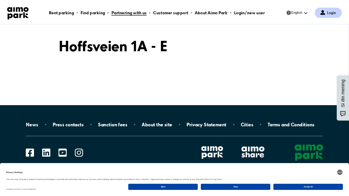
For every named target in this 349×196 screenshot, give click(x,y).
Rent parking (61, 12)
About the (157, 124)
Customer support (170, 12)
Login (331, 12)
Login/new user (249, 12)
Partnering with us (128, 12)
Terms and (290, 124)
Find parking (92, 12)
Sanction (112, 124)
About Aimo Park (211, 12)
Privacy (206, 124)
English (296, 13)
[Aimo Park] (18, 12)
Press (68, 124)
